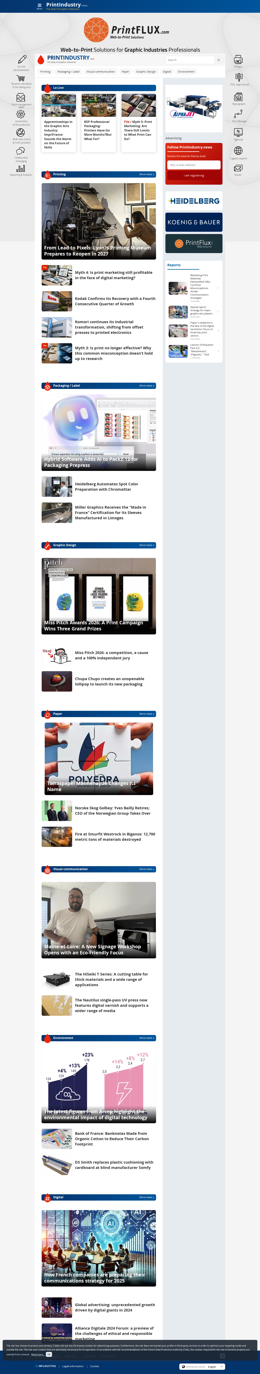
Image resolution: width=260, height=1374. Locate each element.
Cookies (94, 1366)
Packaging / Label (68, 71)
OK (48, 1354)
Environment (186, 71)
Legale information (73, 1366)
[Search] (219, 60)
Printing (45, 71)
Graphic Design (146, 71)
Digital (167, 71)
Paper (125, 71)
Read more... (38, 1354)
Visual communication (101, 71)
